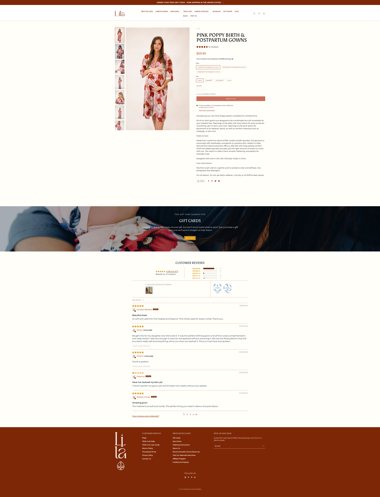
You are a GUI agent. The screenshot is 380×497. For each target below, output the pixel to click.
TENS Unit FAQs (148, 441)
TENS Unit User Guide (151, 445)
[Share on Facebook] (208, 181)
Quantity (199, 85)
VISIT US (193, 16)
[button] (202, 47)
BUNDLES (217, 11)
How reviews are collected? (145, 416)
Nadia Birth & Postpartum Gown (209, 72)
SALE (237, 11)
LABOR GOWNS (161, 11)
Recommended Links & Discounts (186, 452)
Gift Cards (176, 438)
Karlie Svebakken (196, 489)
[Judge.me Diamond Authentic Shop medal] (217, 288)
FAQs (144, 438)
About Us (176, 448)
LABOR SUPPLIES (201, 11)
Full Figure (219, 80)
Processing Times (149, 452)
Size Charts (177, 441)
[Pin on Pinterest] (212, 181)
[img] (138, 306)
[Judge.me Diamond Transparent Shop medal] (227, 288)
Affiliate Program (179, 459)
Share (202, 181)
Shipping (199, 94)
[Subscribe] (263, 446)
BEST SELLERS (147, 11)
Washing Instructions (181, 445)
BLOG (185, 16)
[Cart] (264, 13)
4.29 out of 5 (172, 271)
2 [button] (187, 414)
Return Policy (147, 448)
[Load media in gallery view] (119, 35)
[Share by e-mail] (219, 181)
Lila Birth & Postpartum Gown (208, 67)
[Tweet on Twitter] (215, 181)
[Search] (254, 13)
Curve (229, 80)
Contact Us (146, 459)
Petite (200, 80)
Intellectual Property (181, 462)
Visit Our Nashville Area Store (184, 455)
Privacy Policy (147, 455)
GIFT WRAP (227, 11)
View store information (207, 110)
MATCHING (175, 11)
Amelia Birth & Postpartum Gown (234, 67)
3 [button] (190, 414)
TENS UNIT (187, 11)
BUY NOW (190, 238)
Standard (209, 80)
